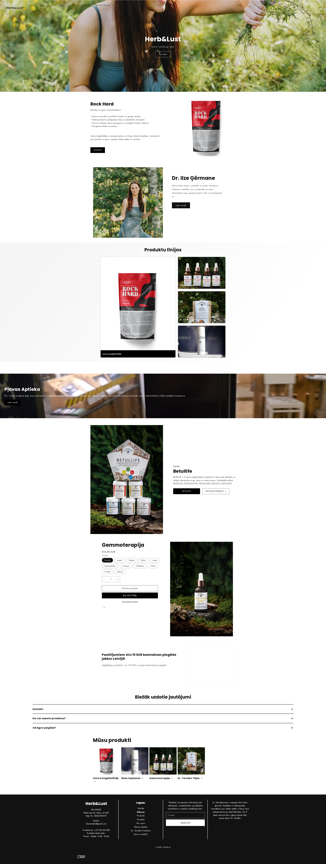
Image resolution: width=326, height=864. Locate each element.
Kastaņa (126, 566)
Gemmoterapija (159, 778)
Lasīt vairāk (181, 205)
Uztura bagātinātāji (105, 778)
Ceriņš (107, 560)
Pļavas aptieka (140, 826)
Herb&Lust (167, 847)
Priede (107, 571)
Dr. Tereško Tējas (189, 778)
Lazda (119, 560)
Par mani (163, 54)
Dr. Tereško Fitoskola (141, 830)
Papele (131, 560)
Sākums (141, 812)
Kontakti (141, 819)
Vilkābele (140, 566)
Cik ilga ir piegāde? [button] (44, 727)
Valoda (141, 808)
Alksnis (120, 571)
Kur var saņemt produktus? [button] (49, 718)
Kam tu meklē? (141, 834)
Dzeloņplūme (110, 566)
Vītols (153, 566)
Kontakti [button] (38, 709)
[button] (32, 5)
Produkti (141, 815)
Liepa (155, 560)
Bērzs (143, 560)
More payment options (130, 601)
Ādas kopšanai (130, 778)
